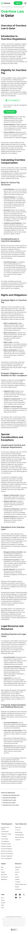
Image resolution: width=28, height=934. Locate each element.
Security (3, 902)
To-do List (17, 830)
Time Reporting (4, 831)
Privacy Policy (6, 925)
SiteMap (17, 879)
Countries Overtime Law (6, 6)
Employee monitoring (6, 846)
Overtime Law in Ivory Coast (11, 805)
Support (3, 872)
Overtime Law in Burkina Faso (11, 795)
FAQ (2, 869)
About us (17, 872)
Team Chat (17, 839)
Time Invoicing (4, 839)
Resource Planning (19, 837)
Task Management (19, 834)
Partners (17, 877)
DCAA (2, 907)
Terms (2, 898)
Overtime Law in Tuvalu (9, 800)
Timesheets (4, 836)
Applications (18, 867)
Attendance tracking (6, 843)
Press (16, 874)
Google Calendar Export (21, 884)
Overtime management (6, 848)
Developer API (4, 877)
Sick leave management (6, 856)
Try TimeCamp (10, 111)
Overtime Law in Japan (9, 802)
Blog (2, 867)
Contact (17, 869)
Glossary (17, 886)
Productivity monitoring (6, 851)
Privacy (2, 900)
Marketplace (4, 879)
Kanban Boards (18, 832)
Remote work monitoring (7, 853)
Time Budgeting (5, 841)
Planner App (18, 827)
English (14, 929)
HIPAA (2, 905)
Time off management (6, 858)
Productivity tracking (6, 834)
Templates (17, 882)
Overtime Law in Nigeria (9, 797)
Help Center (4, 874)
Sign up (18, 3)
